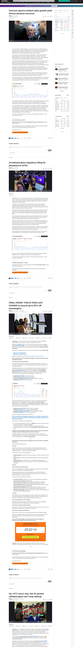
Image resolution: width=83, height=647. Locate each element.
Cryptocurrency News (38, 4)
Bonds (64, 10)
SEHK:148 (23, 408)
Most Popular (7, 4)
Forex (15, 4)
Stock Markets (23, 4)
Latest (3, 4)
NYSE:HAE (22, 375)
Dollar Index (57, 30)
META (34, 64)
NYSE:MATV (15, 372)
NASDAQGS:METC (21, 370)
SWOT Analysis (53, 4)
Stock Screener (43, 2)
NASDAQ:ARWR (37, 198)
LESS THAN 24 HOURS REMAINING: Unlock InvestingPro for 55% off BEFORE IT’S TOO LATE (63, 69)
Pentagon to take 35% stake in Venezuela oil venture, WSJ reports (63, 78)
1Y (20, 241)
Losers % (65, 97)
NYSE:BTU (24, 637)
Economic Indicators (28, 4)
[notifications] (79, 0)
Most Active (57, 97)
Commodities (18, 4)
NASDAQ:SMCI (27, 410)
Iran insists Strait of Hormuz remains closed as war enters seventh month (63, 74)
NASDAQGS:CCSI (29, 378)
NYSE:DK (23, 377)
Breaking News (12, 4)
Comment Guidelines (12, 152)
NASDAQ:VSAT (20, 409)
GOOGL (46, 64)
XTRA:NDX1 (35, 403)
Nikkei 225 (56, 22)
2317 (19, 49)
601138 (43, 49)
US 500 (56, 25)
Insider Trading (48, 4)
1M (17, 241)
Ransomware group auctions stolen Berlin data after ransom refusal (63, 87)
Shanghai (56, 24)
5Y (22, 241)
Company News (43, 4)
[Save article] (45, 16)
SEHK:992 (14, 403)
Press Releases (58, 4)
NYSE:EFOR (20, 379)
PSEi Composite (57, 21)
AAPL (30, 50)
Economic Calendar (37, 2)
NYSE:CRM (44, 641)
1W (15, 241)
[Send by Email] (27, 138)
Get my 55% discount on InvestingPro (30, 537)
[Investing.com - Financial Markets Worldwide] (5, 1)
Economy (33, 4)
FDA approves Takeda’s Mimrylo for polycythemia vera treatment (63, 83)
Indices (56, 10)
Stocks (67, 10)
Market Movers (58, 95)
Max (24, 241)
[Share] (43, 16)
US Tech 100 (57, 27)
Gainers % (61, 97)
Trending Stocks (58, 116)
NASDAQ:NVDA (20, 412)
